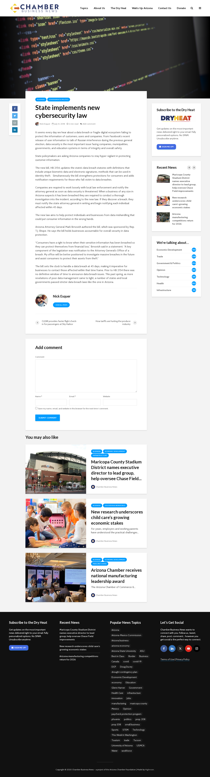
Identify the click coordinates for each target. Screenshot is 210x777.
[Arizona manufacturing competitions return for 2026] (163, 217)
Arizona (115, 629)
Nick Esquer (45, 124)
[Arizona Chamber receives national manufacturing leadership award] (55, 577)
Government (135, 687)
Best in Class (118, 656)
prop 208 (116, 724)
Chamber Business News (106, 487)
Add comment (89, 124)
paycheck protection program (126, 714)
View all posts (61, 305)
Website (106, 396)
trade (126, 740)
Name (38, 396)
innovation (117, 698)
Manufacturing (99, 564)
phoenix (116, 719)
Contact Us (164, 8)
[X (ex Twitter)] (180, 648)
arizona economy (120, 645)
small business (132, 724)
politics (127, 719)
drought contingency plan (124, 672)
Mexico (115, 708)
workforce (127, 750)
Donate (181, 8)
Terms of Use (167, 659)
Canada (115, 661)
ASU (142, 650)
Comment (39, 357)
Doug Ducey (126, 666)
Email (72, 396)
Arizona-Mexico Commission (126, 635)
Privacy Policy (182, 659)
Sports (115, 729)
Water (114, 750)
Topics (84, 8)
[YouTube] (188, 648)
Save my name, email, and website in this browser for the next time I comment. (73, 409)
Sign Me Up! (168, 146)
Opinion (127, 708)
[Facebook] (163, 648)
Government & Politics (58, 99)
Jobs (129, 698)
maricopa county (138, 703)
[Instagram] (196, 648)
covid (126, 661)
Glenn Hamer (118, 687)
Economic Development (115, 451)
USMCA (140, 745)
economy (117, 682)
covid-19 (137, 661)
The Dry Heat (118, 8)
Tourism (116, 740)
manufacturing (119, 703)
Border (131, 656)
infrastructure (134, 693)
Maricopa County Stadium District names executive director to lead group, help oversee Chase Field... (116, 470)
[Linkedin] (172, 648)
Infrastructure (100, 455)
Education (131, 682)
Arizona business (120, 640)
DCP (114, 666)
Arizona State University (124, 650)
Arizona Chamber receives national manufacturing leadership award (116, 575)
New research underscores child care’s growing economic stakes (117, 517)
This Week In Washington (124, 735)
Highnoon (149, 769)
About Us (99, 8)
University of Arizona (122, 745)
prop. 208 (140, 719)
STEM (125, 729)
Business (41, 99)
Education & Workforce (115, 505)
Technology (139, 729)
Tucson (137, 740)
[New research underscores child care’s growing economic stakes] (55, 523)
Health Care (117, 693)
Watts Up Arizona (142, 8)
